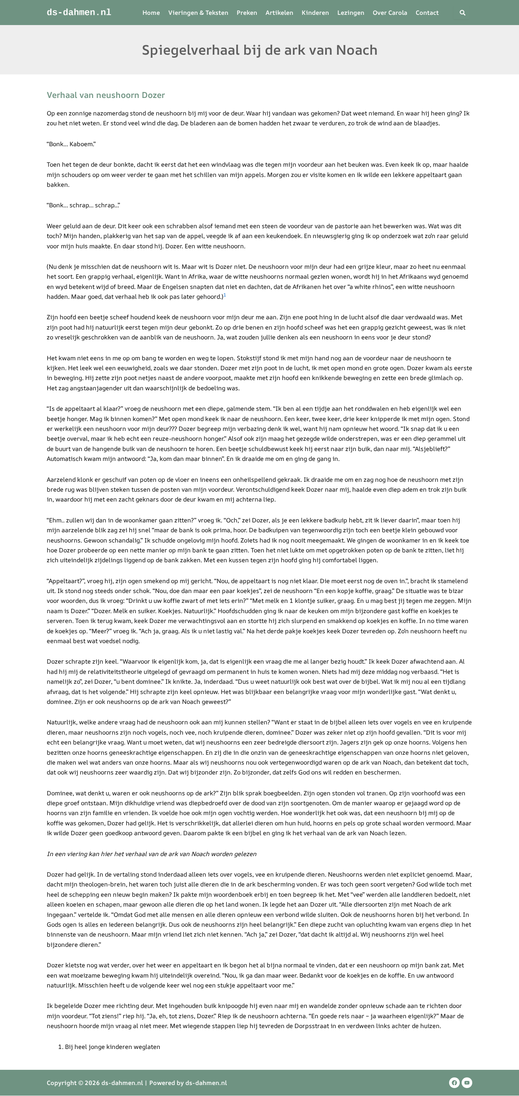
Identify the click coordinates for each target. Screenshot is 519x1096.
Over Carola (390, 12)
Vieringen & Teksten (198, 12)
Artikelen (279, 12)
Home (151, 12)
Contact (427, 12)
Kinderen (315, 12)
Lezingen (350, 12)
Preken (247, 12)
